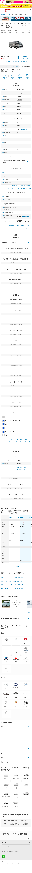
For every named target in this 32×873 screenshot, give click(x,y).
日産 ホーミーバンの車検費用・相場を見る (11, 581)
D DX (10, 517)
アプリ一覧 (4, 863)
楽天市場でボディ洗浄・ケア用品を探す (21, 439)
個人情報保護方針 (10, 851)
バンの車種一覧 (23, 129)
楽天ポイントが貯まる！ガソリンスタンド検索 (19, 188)
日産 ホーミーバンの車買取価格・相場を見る (12, 577)
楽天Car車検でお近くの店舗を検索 (22, 228)
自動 (28, 31)
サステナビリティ (17, 863)
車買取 (9, 31)
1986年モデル (15, 66)
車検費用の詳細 (25, 216)
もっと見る (16, 566)
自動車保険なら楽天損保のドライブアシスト (20, 225)
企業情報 (3, 851)
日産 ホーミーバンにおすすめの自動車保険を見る (13, 588)
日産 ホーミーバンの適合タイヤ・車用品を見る (12, 584)
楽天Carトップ (4, 14)
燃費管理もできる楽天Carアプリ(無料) (21, 185)
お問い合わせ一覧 (10, 863)
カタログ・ (3, 31)
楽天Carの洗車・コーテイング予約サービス (20, 441)
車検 (16, 31)
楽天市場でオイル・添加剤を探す (22, 467)
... (9, 14)
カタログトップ (5, 66)
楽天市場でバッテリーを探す (24, 469)
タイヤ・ (22, 31)
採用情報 (16, 851)
